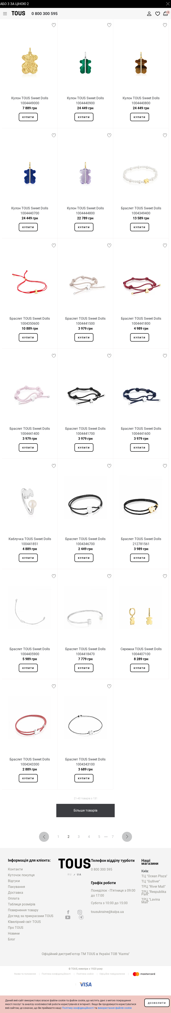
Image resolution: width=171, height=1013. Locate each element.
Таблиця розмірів (21, 904)
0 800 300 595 (44, 13)
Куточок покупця (21, 875)
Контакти (15, 869)
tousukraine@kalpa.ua (107, 912)
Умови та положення (25, 974)
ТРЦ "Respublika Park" (153, 893)
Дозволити (157, 1003)
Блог (11, 939)
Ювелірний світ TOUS (24, 922)
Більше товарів (85, 810)
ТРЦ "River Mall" (153, 886)
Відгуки (14, 881)
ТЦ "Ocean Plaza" (154, 876)
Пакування (16, 887)
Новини (14, 933)
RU (70, 874)
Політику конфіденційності (78, 1008)
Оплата (13, 898)
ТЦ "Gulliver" (150, 881)
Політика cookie (85, 974)
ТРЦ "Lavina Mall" (150, 901)
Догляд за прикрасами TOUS (30, 916)
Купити (28, 117)
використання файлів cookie (115, 1008)
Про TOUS (15, 928)
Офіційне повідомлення (112, 974)
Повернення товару (23, 910)
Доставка (15, 893)
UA (79, 874)
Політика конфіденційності (56, 974)
